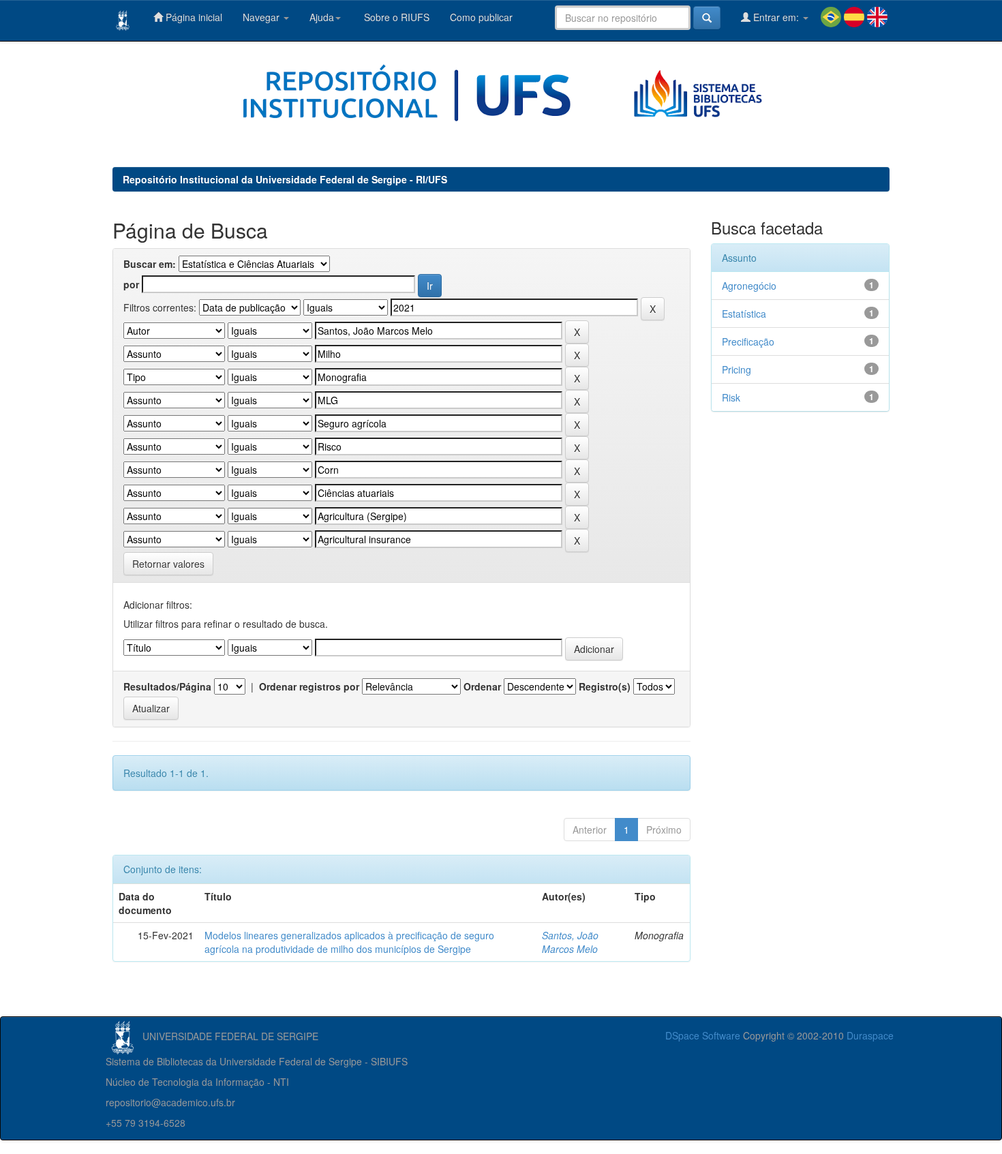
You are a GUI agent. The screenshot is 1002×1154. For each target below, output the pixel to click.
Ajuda (321, 17)
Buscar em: (149, 264)
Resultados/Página (167, 686)
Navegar (262, 17)
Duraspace (870, 1035)
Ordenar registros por (309, 686)
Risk (731, 397)
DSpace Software (702, 1035)
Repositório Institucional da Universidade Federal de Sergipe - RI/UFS (285, 179)
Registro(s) (605, 686)
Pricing (736, 369)
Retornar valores (168, 564)
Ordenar (482, 686)
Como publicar (481, 17)
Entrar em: (776, 17)
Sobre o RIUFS (395, 17)
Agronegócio (749, 285)
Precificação (748, 341)
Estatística (744, 313)
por (131, 284)
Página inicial (192, 17)
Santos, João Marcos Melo (570, 942)
